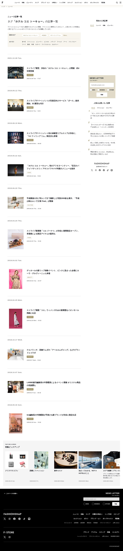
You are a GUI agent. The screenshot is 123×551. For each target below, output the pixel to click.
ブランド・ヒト (45, 2)
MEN (93, 90)
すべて (24, 41)
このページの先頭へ (11, 493)
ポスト (86, 2)
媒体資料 (82, 522)
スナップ (69, 2)
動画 (28, 44)
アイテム (94, 532)
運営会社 (89, 522)
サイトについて (68, 522)
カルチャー (55, 44)
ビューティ (30, 2)
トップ (3, 6)
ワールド (59, 41)
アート (65, 41)
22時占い (54, 2)
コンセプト (115, 532)
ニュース (17, 2)
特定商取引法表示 (115, 536)
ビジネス (46, 41)
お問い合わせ (116, 522)
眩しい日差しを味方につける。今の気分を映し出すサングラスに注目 (102, 144)
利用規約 (95, 522)
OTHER (111, 90)
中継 (32, 44)
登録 (102, 94)
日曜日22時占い (97, 514)
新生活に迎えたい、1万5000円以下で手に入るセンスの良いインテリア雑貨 (102, 135)
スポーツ (37, 44)
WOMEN (102, 90)
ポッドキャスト (94, 2)
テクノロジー (72, 41)
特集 (23, 2)
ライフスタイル (46, 44)
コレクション (78, 2)
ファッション (31, 41)
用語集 (103, 2)
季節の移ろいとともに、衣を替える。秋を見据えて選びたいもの (102, 153)
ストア (37, 2)
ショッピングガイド (82, 536)
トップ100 (62, 2)
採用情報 (76, 522)
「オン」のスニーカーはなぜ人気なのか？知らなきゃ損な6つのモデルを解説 (102, 116)
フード (24, 44)
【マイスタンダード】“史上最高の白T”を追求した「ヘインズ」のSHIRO (102, 126)
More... (65, 35)
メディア (53, 41)
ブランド (86, 532)
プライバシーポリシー (105, 522)
